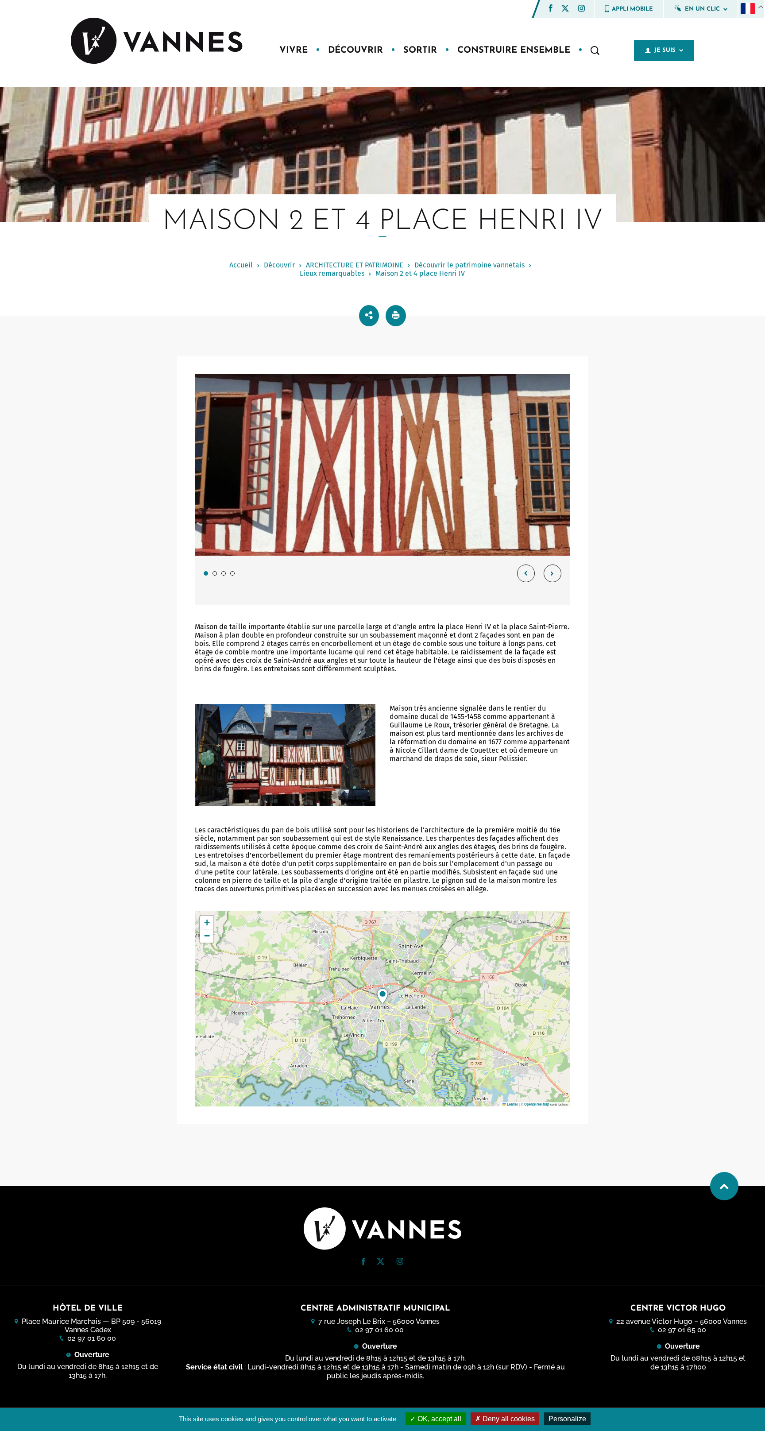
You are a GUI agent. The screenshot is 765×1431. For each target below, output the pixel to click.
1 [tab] (206, 573)
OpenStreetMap (536, 1104)
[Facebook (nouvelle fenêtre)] (550, 9)
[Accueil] (157, 42)
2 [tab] (214, 573)
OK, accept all (438, 1419)
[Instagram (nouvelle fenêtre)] (581, 9)
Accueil (241, 265)
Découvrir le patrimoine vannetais (469, 265)
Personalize (567, 1419)
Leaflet (512, 1104)
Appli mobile (632, 9)
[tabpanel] (382, 489)
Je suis (665, 50)
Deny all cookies (508, 1419)
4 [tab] (232, 573)
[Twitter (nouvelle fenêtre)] (565, 9)
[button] (550, 8)
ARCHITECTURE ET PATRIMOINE (354, 265)
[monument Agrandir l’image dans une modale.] (382, 465)
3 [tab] (223, 573)
